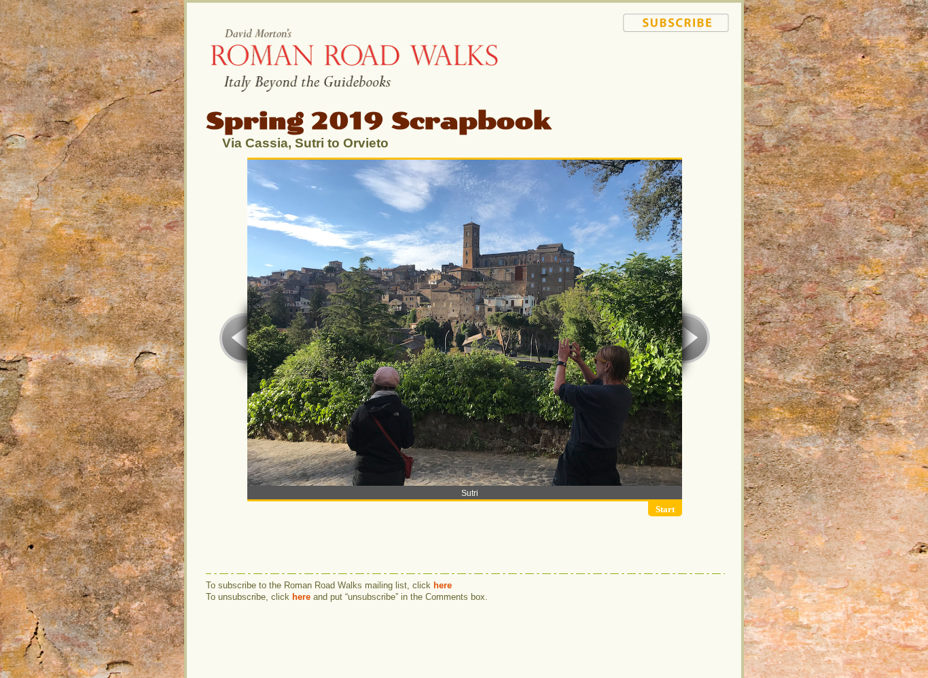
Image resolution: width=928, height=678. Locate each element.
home (699, 46)
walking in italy (681, 59)
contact (678, 123)
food (678, 97)
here (442, 585)
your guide (678, 110)
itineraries (678, 72)
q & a (678, 84)
